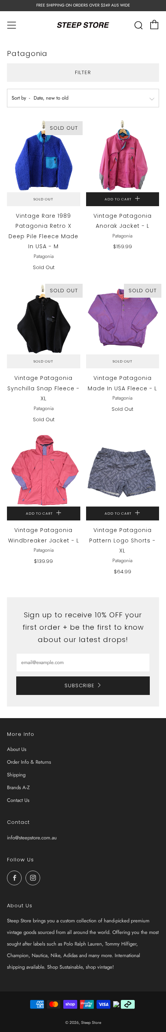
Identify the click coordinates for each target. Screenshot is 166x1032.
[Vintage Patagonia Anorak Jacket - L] (122, 155)
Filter (83, 72)
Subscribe (79, 685)
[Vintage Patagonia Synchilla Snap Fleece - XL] (43, 318)
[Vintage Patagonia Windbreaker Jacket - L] (43, 470)
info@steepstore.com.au (32, 837)
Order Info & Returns (29, 762)
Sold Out (43, 199)
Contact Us (18, 800)
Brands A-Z (18, 787)
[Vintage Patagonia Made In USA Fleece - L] (122, 318)
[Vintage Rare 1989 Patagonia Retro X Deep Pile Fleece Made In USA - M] (43, 155)
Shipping (16, 774)
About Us (16, 749)
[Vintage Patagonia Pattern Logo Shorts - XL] (122, 470)
